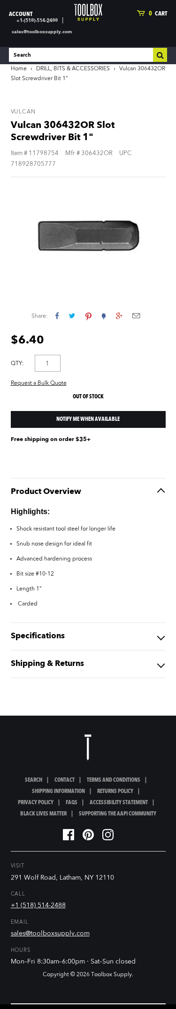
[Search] (160, 55)
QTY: (17, 363)
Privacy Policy (36, 803)
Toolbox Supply (111, 975)
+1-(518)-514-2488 (37, 20)
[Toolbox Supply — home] (88, 12)
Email (136, 316)
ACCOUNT (20, 14)
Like (57, 316)
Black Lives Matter (43, 814)
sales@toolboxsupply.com (42, 32)
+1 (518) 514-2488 (38, 905)
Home (19, 69)
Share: (39, 316)
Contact (64, 780)
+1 (119, 316)
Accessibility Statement (119, 803)
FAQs (71, 803)
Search (33, 780)
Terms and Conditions (113, 780)
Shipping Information (58, 791)
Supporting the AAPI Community (117, 814)
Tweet (72, 316)
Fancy (104, 316)
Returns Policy (115, 791)
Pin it (88, 316)
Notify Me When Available (88, 419)
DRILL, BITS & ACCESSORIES (73, 69)
